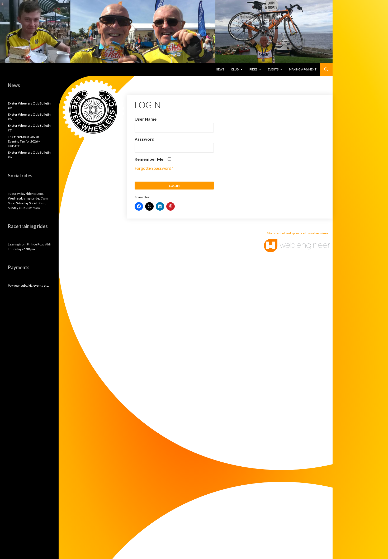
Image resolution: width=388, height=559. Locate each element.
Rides (253, 69)
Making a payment (302, 69)
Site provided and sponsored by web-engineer (298, 233)
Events (273, 69)
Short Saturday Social (22, 203)
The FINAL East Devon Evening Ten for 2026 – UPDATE (24, 141)
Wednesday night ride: (24, 198)
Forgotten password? (154, 167)
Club (235, 69)
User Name (146, 118)
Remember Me (149, 159)
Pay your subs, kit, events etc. (28, 285)
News (220, 69)
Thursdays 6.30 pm (21, 249)
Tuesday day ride (20, 194)
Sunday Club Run (19, 208)
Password (144, 138)
